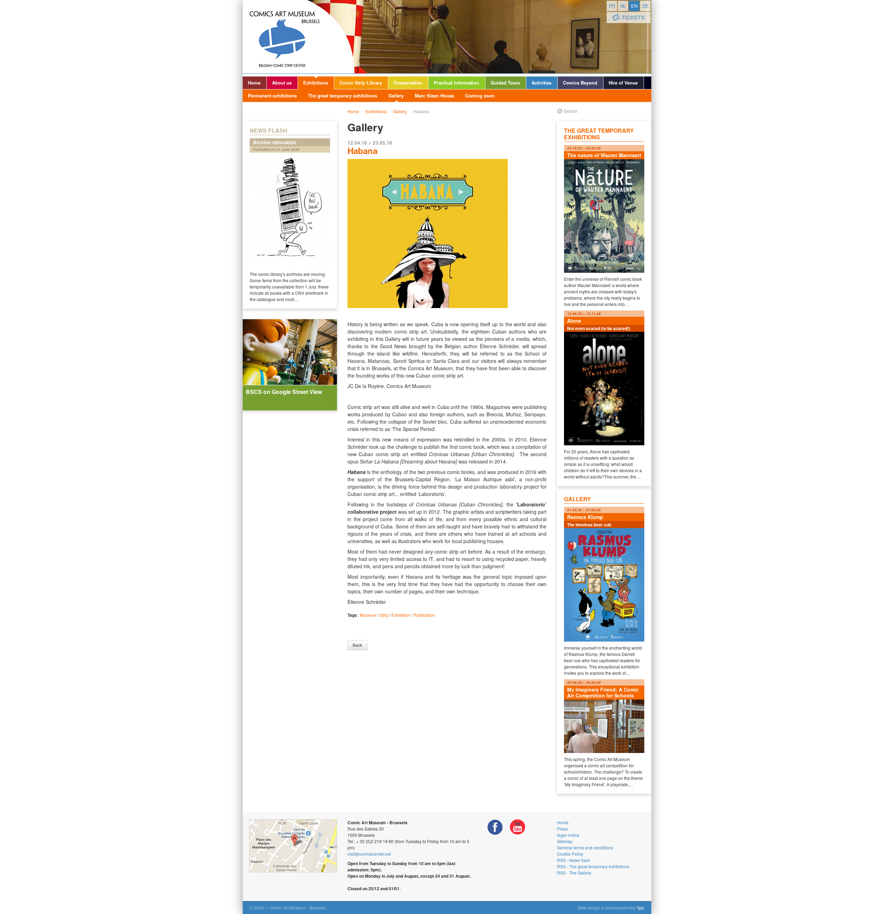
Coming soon (479, 95)
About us (282, 82)
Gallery (396, 95)
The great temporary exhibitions (342, 95)
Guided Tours (505, 82)
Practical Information (456, 82)
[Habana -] (447, 258)
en (634, 5)
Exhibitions (315, 82)
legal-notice (568, 835)
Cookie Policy (570, 854)
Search (571, 111)
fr (612, 5)
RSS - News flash (573, 860)
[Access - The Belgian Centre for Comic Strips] (293, 845)
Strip (384, 615)
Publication (424, 615)
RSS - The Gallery (574, 873)
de (645, 5)
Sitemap (565, 841)
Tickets (633, 17)
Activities (541, 82)
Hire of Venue (623, 82)
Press (562, 829)
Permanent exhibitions (272, 95)
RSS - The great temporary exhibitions (593, 866)
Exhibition (400, 615)
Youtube (518, 827)
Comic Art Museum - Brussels (298, 36)
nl (623, 5)
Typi (640, 908)
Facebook (495, 827)
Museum (368, 615)
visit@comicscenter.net (369, 854)
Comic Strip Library (360, 82)
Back (357, 645)
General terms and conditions (585, 847)
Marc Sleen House (434, 95)
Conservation (408, 82)
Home (254, 82)
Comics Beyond (580, 82)
